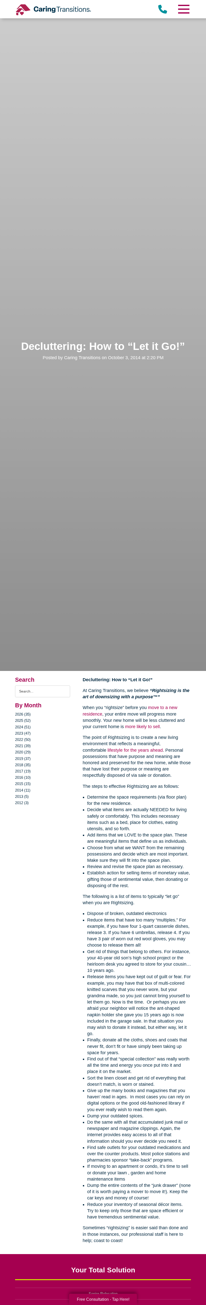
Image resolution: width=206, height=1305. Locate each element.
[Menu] (183, 9)
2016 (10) (23, 777)
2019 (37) (23, 758)
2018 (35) (23, 765)
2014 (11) (22, 790)
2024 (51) (23, 727)
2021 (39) (23, 746)
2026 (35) (23, 714)
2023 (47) (23, 733)
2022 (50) (23, 739)
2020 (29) (23, 752)
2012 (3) (22, 803)
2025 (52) (23, 720)
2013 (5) (22, 796)
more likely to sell (142, 726)
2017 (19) (23, 771)
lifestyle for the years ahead (135, 750)
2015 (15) (23, 784)
